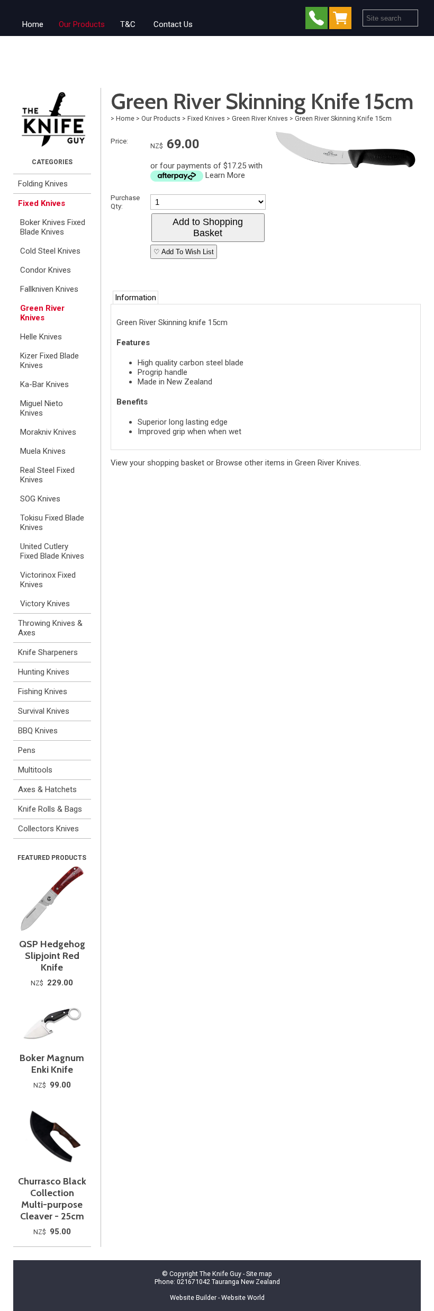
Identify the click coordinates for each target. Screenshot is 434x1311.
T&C (127, 24)
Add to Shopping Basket (208, 227)
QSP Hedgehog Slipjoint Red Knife (52, 955)
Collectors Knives (48, 828)
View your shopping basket (157, 463)
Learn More (225, 175)
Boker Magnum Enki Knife (52, 1063)
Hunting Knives (43, 672)
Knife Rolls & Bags (50, 809)
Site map (259, 1274)
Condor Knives (45, 270)
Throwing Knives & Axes (50, 627)
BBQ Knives (38, 730)
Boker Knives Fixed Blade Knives (52, 227)
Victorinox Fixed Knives (48, 579)
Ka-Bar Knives (44, 384)
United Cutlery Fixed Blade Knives (52, 551)
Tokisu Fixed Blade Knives (52, 522)
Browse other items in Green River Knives (287, 463)
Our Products (82, 24)
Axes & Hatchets (47, 789)
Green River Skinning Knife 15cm (343, 118)
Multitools (35, 770)
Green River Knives (42, 312)
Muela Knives (43, 451)
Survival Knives (43, 711)
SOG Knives (40, 499)
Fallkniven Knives (49, 289)
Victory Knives (45, 603)
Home (32, 24)
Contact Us (173, 24)
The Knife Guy (220, 1274)
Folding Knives (43, 183)
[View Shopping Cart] (342, 20)
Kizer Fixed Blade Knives (49, 360)
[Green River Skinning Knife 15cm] (346, 171)
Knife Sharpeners (48, 652)
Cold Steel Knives (50, 251)
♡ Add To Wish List (183, 252)
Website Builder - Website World (217, 1297)
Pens (26, 750)
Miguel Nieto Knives (41, 408)
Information (135, 297)
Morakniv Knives (48, 432)
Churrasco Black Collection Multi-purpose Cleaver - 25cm (52, 1198)
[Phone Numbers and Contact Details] (316, 20)
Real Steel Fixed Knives (47, 474)
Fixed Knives (41, 203)
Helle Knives (41, 337)
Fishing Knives (42, 691)
